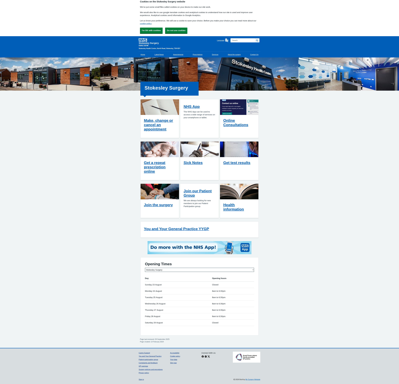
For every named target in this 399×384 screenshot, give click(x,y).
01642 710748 (143, 45)
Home (143, 54)
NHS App (192, 106)
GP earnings (143, 366)
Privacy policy (144, 373)
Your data (173, 359)
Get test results (236, 162)
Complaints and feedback (148, 363)
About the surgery (234, 54)
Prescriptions (197, 54)
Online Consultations (235, 123)
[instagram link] (205, 356)
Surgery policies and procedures (151, 369)
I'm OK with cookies (151, 30)
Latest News (159, 54)
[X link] (209, 356)
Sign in (141, 379)
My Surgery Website (252, 379)
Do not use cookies (176, 30)
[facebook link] (202, 356)
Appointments (178, 54)
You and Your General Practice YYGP (176, 229)
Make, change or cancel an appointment (158, 125)
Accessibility (174, 353)
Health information (233, 207)
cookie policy (145, 24)
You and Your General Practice (150, 356)
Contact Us (254, 54)
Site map (173, 363)
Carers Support (144, 353)
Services (215, 54)
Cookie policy (175, 356)
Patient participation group (148, 359)
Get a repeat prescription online (155, 167)
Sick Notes (193, 162)
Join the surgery (158, 205)
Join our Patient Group (198, 193)
